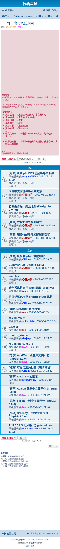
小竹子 (26, 213)
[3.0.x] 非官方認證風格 (17, 23)
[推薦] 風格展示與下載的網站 (27, 256)
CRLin (26, 259)
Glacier (13, 326)
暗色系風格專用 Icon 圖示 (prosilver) (32, 287)
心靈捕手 (27, 194)
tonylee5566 (29, 176)
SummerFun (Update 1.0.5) (26, 264)
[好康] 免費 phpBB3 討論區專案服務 (31, 173)
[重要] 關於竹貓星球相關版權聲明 (29, 234)
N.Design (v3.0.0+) (21, 343)
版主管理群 (11, 27)
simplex (14, 276)
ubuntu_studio (18, 335)
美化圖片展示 (17, 318)
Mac (24, 347)
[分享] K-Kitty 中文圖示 (23, 376)
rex (24, 291)
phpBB (21, 540)
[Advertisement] (30, 62)
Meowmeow (29, 379)
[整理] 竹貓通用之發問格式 (25, 222)
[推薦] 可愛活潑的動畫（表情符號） (31, 367)
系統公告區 (28, 182)
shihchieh (28, 321)
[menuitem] (9, 10)
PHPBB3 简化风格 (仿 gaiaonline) (30, 425)
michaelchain (30, 428)
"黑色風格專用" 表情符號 (24, 309)
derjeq (26, 338)
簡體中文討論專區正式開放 (25, 191)
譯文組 (21, 27)
